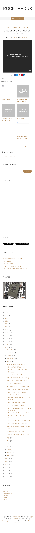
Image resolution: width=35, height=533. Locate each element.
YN (21, 27)
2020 (7, 327)
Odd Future (16, 27)
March (9, 449)
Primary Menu (17, 18)
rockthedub (17, 8)
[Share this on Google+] (19, 75)
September (10, 358)
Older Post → (29, 147)
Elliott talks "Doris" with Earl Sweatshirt (17, 32)
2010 (7, 465)
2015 (7, 341)
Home (18, 147)
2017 (7, 335)
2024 (7, 318)
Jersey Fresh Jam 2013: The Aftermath (18, 421)
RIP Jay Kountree (8, 263)
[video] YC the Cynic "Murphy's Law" (17, 402)
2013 (7, 347)
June (8, 441)
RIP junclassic (7, 261)
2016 (7, 338)
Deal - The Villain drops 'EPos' (12, 266)
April (8, 447)
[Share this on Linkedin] (24, 75)
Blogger (30, 517)
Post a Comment (9, 156)
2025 (7, 315)
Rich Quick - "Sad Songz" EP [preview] (18, 375)
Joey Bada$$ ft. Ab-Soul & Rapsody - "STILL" (16, 269)
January (9, 455)
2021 (7, 324)
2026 (7, 312)
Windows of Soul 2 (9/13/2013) (16, 364)
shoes (5, 499)
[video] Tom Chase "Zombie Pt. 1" (17, 381)
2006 (7, 476)
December (10, 350)
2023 (7, 321)
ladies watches (7, 493)
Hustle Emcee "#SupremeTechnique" (18, 434)
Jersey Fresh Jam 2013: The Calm (17, 424)
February (10, 452)
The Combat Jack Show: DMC (16, 431)
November (10, 353)
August (9, 361)
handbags (6, 495)
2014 (7, 344)
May (8, 444)
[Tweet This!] (17, 75)
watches (5, 491)
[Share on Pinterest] (22, 75)
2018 (7, 333)
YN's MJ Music (6, 99)
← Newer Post (6, 147)
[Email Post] (2, 78)
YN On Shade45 (21, 119)
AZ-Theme (14, 519)
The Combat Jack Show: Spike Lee (17, 389)
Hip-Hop (8, 27)
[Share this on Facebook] (15, 75)
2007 (7, 473)
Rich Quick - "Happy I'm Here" (15, 405)
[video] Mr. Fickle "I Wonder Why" (16, 367)
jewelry (5, 497)
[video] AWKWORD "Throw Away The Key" (19, 413)
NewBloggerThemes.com (10, 521)
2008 (7, 470)
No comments (24, 37)
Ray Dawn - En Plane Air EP (14, 383)
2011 (7, 462)
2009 (7, 468)
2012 (7, 459)
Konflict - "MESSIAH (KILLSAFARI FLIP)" (14, 258)
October (9, 356)
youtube (26, 27)
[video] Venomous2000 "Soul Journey (18, 378)
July (8, 438)
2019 (7, 330)
